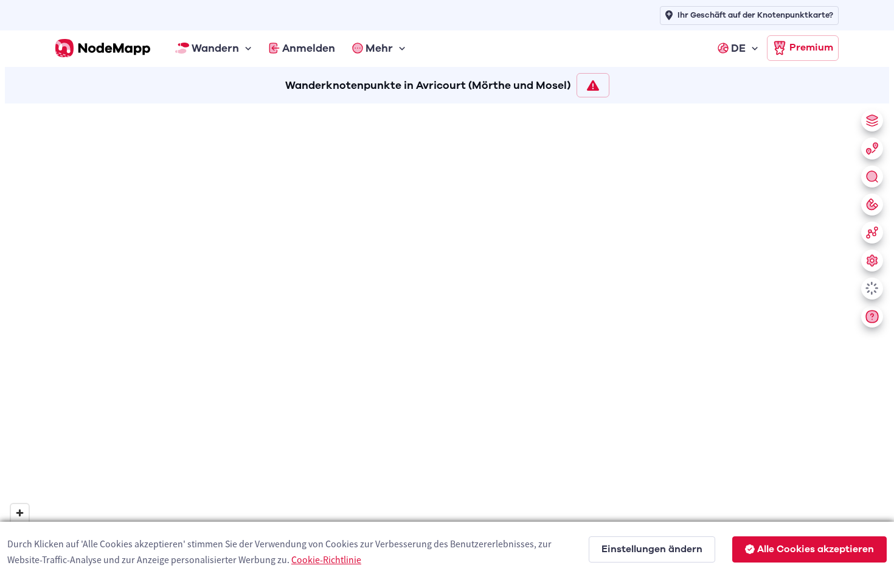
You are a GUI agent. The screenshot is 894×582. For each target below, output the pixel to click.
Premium (811, 47)
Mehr (379, 48)
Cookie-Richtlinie (326, 559)
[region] (447, 340)
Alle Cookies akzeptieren (815, 549)
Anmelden (308, 48)
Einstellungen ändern (651, 549)
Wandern (215, 48)
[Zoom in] (20, 513)
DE (738, 48)
